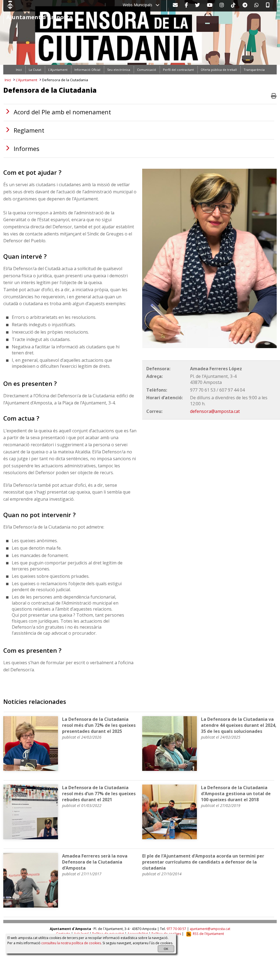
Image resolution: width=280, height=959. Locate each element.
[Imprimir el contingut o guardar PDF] (273, 96)
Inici (8, 79)
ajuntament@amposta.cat (210, 928)
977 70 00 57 (176, 928)
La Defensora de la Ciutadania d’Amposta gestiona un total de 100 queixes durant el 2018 (236, 794)
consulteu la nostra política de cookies (71, 943)
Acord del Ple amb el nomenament (62, 112)
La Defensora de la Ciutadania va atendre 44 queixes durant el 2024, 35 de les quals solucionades (238, 725)
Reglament (29, 130)
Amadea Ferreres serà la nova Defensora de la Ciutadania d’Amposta (94, 862)
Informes (26, 148)
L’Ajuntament (26, 79)
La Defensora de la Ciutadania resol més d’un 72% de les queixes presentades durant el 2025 (99, 725)
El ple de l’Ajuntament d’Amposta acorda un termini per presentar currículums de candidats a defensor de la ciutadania (203, 862)
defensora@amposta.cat (215, 411)
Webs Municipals (139, 5)
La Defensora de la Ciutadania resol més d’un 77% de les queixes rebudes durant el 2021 (99, 794)
